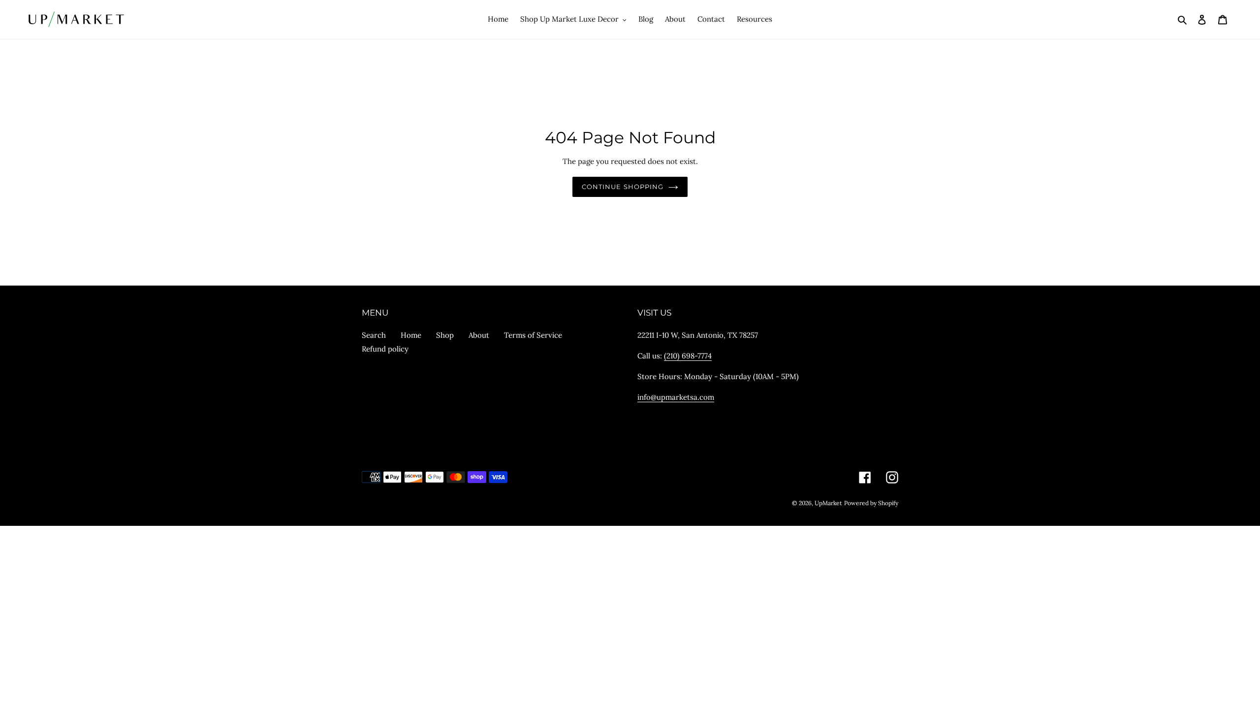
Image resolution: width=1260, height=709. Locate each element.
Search (374, 335)
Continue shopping (622, 187)
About (479, 335)
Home (411, 335)
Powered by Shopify (871, 503)
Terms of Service (533, 335)
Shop (445, 335)
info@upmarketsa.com (675, 397)
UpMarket (828, 503)
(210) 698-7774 (688, 355)
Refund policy (385, 349)
